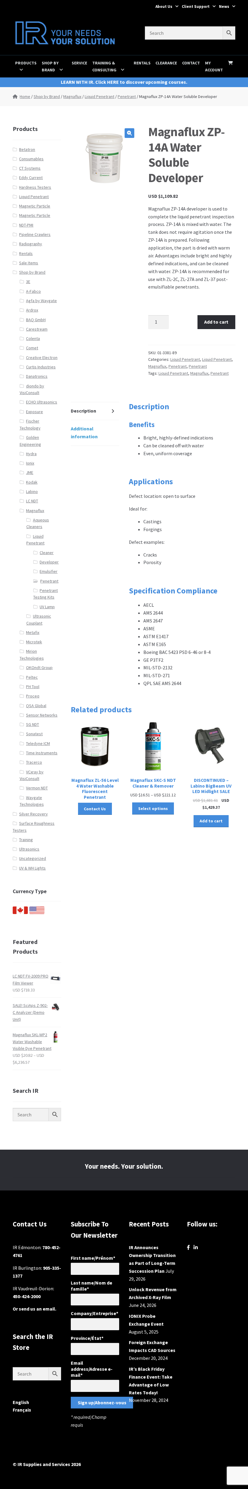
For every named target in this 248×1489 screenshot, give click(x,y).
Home (25, 96)
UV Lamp (47, 606)
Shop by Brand (50, 66)
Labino (32, 491)
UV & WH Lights (32, 868)
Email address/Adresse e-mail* (92, 1369)
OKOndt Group (39, 667)
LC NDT (32, 501)
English (21, 1402)
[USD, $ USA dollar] (36, 912)
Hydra (31, 453)
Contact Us (95, 808)
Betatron (27, 149)
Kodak (32, 482)
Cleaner (47, 552)
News (224, 6)
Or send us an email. (34, 1309)
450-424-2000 (27, 1296)
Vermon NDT (37, 788)
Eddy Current (31, 177)
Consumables (31, 159)
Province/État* (87, 1338)
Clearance (166, 63)
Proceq (32, 696)
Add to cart (216, 322)
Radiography (30, 244)
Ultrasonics (29, 849)
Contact (191, 63)
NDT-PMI (26, 225)
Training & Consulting (104, 66)
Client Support (196, 6)
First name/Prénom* (93, 1258)
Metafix (32, 632)
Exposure (34, 411)
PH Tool (32, 686)
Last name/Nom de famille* (91, 1286)
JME (29, 472)
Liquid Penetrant (99, 96)
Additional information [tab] (84, 432)
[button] (129, 133)
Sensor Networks (41, 715)
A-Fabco (33, 291)
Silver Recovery (33, 814)
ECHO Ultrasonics (41, 402)
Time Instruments (41, 753)
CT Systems (30, 168)
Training (26, 839)
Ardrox (32, 310)
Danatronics (36, 376)
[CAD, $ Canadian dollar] (20, 912)
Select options (153, 808)
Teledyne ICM (38, 743)
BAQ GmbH (36, 319)
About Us (163, 6)
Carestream (36, 329)
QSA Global (36, 705)
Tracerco (34, 762)
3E (28, 281)
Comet (32, 348)
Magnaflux (72, 96)
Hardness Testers (35, 187)
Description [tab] (83, 411)
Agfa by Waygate (41, 300)
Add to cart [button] (211, 821)
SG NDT (32, 724)
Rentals (142, 63)
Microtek (34, 642)
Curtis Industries (41, 367)
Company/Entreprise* (94, 1313)
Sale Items (28, 263)
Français (22, 1410)
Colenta (33, 338)
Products (26, 63)
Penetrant (127, 96)
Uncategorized (32, 858)
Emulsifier (48, 571)
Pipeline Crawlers (35, 234)
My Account (214, 66)
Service (79, 63)
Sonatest (34, 733)
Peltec (32, 677)
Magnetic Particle (34, 206)
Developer (49, 562)
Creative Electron (41, 357)
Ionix (30, 463)
